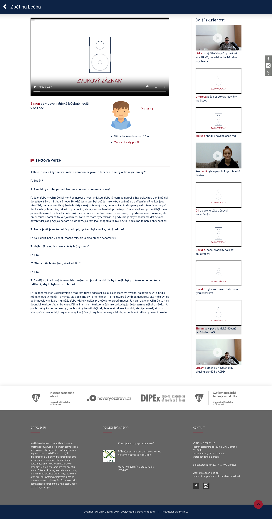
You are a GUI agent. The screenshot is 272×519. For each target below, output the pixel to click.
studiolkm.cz (181, 511)
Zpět (25, 7)
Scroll (258, 504)
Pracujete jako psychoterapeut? (136, 443)
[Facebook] (268, 58)
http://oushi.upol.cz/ (209, 472)
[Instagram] (268, 65)
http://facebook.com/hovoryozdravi (222, 476)
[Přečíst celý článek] (109, 456)
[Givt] (268, 72)
